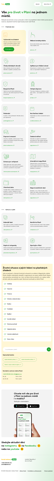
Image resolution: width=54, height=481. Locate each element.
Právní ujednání (48, 471)
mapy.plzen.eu (34, 171)
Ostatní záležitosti (12, 334)
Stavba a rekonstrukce (13, 299)
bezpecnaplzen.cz (8, 97)
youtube (15, 449)
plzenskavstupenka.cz (9, 252)
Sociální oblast (11, 319)
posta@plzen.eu (6, 464)
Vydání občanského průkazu (27, 359)
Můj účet (37, 4)
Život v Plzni (10, 339)
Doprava (9, 289)
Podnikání (10, 309)
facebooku (31, 445)
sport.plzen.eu (34, 252)
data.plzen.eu (7, 197)
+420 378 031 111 (6, 462)
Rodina (9, 304)
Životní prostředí (12, 324)
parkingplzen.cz (8, 120)
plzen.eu (32, 50)
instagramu (11, 445)
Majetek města (11, 329)
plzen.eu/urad (7, 73)
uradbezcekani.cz (35, 120)
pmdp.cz (32, 97)
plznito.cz (32, 73)
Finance (9, 294)
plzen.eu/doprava (8, 145)
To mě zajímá (8, 49)
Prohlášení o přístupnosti (34, 471)
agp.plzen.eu (33, 145)
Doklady (9, 284)
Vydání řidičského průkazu (10, 359)
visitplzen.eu (33, 229)
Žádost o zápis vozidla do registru (12, 364)
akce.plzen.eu (7, 229)
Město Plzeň (46, 4)
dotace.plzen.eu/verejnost (10, 171)
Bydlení (9, 314)
